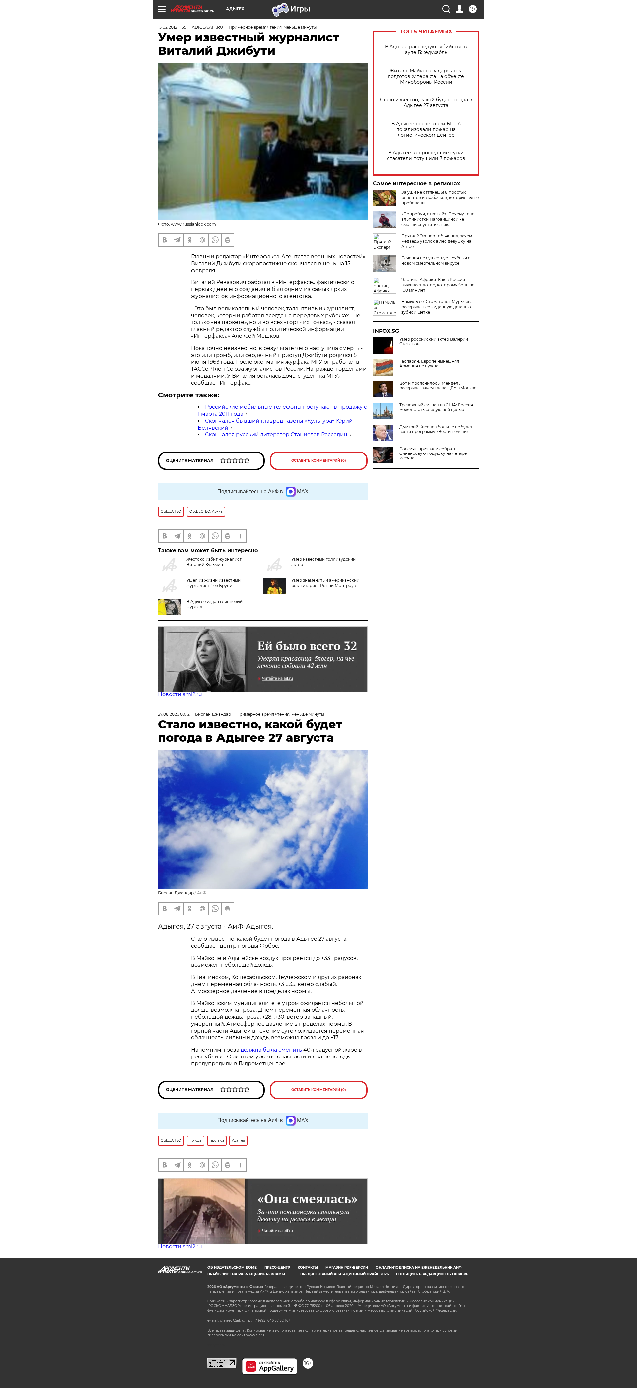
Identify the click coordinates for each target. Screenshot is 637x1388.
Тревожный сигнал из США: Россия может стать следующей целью (436, 407)
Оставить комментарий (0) (318, 460)
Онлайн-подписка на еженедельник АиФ (419, 1267)
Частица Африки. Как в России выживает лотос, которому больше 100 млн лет (437, 285)
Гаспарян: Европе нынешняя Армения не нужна (429, 363)
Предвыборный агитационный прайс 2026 (344, 1274)
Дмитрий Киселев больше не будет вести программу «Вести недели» (436, 429)
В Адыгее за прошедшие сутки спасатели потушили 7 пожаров (426, 155)
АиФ (201, 892)
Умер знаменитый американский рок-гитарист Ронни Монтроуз (325, 583)
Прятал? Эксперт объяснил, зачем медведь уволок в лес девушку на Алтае (436, 241)
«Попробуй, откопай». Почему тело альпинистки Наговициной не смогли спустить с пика (438, 219)
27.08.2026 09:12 (174, 714)
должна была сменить (271, 1050)
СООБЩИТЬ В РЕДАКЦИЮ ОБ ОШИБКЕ (432, 1274)
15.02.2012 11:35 (172, 27)
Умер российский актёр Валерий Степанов (433, 341)
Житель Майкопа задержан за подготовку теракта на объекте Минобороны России (426, 76)
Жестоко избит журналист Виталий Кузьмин (214, 562)
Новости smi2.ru (180, 694)
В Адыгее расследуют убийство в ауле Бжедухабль (426, 49)
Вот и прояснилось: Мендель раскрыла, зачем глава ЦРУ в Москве (437, 385)
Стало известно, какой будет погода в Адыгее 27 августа (426, 102)
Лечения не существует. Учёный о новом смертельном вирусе (436, 260)
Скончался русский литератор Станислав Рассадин (276, 434)
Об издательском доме (232, 1267)
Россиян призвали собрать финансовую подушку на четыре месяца (433, 453)
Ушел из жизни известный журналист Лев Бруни (213, 583)
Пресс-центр (277, 1267)
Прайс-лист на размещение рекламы (246, 1274)
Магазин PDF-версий (346, 1267)
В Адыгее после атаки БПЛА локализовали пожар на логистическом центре (426, 129)
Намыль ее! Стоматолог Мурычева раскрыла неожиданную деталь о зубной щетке (437, 307)
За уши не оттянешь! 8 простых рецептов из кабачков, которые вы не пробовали (440, 197)
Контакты (308, 1267)
